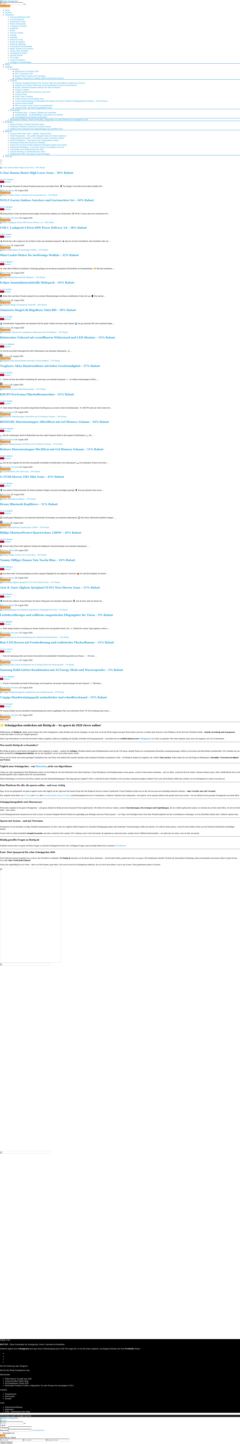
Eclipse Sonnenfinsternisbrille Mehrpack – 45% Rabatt (37, 282)
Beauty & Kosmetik (18, 24)
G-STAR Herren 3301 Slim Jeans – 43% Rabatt (32, 476)
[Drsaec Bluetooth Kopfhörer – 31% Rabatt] (18, 499)
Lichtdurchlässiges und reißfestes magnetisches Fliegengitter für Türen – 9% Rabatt (56, 615)
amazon (8, 182)
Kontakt (8, 1398)
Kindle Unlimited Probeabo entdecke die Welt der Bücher (37, 87)
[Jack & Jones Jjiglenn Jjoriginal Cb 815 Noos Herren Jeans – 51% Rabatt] (30, 582)
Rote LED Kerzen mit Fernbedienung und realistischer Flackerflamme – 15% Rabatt (57, 642)
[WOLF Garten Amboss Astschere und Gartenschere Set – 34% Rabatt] (28, 195)
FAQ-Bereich (120, 846)
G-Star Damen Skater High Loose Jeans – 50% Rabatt (36, 172)
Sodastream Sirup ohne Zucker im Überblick (27, 143)
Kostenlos (9, 122)
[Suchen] (25, 4)
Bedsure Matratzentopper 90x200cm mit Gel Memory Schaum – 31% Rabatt (51, 449)
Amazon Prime (21, 94)
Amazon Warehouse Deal (20, 17)
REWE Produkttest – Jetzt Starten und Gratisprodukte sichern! (34, 140)
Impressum (9, 1409)
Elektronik (14, 28)
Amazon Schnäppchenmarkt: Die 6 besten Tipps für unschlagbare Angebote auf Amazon (50, 83)
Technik (27, 795)
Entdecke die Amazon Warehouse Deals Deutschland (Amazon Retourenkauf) (46, 85)
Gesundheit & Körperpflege (21, 46)
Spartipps (8, 67)
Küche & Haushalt (17, 42)
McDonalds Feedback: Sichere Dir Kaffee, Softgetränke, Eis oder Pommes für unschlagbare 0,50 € (49, 119)
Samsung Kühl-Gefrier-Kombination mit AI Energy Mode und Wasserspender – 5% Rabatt (61, 669)
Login (3, 1435)
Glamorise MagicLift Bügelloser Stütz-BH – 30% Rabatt (38, 310)
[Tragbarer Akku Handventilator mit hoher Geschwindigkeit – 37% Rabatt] (30, 361)
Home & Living (16, 39)
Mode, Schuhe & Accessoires (21, 49)
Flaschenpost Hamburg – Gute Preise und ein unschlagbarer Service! (37, 147)
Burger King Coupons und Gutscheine (30, 76)
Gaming (13, 35)
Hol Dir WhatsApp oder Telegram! (14, 1366)
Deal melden (5, 6)
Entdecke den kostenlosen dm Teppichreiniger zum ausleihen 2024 (36, 129)
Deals (7, 10)
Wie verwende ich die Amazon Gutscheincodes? (34, 105)
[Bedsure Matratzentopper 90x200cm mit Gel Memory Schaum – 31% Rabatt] (31, 444)
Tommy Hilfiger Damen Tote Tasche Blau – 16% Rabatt (37, 560)
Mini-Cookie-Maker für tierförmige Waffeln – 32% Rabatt (39, 255)
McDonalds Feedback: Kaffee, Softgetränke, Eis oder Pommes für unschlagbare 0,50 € (39, 1385)
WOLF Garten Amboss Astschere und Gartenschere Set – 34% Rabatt (47, 200)
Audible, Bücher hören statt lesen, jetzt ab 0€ (32, 92)
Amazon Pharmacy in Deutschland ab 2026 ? (28, 152)
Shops (7, 65)
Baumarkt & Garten (18, 21)
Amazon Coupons (22, 90)
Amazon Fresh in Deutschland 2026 (29, 99)
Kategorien (9, 15)
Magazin (8, 131)
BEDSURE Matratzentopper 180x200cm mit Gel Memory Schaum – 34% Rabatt (54, 421)
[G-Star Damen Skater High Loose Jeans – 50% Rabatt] (22, 167)
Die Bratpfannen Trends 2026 (16, 1383)
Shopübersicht (10, 1394)
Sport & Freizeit (16, 55)
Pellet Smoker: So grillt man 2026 (18, 1379)
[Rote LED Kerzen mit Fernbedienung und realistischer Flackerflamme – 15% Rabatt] (34, 637)
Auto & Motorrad (17, 19)
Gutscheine (14, 69)
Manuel (11, 190)
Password (4, 1430)
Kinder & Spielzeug (18, 44)
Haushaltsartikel (50, 795)
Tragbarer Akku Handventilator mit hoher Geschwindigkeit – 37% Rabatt (50, 366)
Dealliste (8, 12)
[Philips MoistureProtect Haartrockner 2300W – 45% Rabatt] (24, 527)
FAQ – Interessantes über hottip (17, 1412)
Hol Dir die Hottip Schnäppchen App (15, 1370)
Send (3, 1443)
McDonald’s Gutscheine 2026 (27, 71)
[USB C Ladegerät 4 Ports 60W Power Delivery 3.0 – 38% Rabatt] (27, 222)
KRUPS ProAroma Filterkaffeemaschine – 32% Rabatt (37, 394)
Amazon (13, 81)
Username (4, 1428)
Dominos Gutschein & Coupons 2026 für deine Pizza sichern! (39, 78)
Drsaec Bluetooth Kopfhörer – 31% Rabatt (29, 504)
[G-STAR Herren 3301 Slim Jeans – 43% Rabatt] (20, 471)
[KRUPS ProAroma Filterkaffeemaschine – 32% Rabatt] (23, 389)
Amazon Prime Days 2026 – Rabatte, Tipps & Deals (30, 133)
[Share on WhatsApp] (6, 1359)
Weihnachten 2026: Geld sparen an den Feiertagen (30, 154)
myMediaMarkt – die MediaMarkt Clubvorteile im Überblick (39, 115)
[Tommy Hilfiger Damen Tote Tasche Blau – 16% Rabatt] (23, 555)
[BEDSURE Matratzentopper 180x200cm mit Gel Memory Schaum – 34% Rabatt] (33, 417)
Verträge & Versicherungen (20, 62)
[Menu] (1, 161)
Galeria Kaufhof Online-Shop (16, 1381)
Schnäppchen (145, 739)
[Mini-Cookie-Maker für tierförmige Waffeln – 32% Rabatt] (24, 250)
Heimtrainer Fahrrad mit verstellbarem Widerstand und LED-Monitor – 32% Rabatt (57, 337)
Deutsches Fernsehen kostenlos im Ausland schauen (30, 126)
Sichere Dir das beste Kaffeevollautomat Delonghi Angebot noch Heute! (38, 145)
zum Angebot (5, 193)
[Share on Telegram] (6, 1362)
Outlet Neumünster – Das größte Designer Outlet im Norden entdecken (38, 136)
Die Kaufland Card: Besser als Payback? (31, 117)
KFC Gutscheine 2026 (24, 74)
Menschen (41, 766)
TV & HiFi (14, 58)
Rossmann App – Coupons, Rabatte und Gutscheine (35, 112)
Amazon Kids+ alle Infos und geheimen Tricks (33, 108)
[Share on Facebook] (6, 1353)
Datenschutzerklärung (13, 1407)
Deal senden (10, 1396)
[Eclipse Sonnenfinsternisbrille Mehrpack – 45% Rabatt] (22, 277)
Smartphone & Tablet (18, 53)
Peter (8, 245)
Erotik (12, 30)
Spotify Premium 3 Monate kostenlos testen (27, 124)
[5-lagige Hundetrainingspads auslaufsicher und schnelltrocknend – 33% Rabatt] (32, 692)
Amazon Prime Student (24, 103)
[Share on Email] (6, 1356)
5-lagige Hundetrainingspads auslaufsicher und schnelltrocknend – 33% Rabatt (53, 697)
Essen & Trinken (16, 33)
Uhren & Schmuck (17, 60)
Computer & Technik (18, 26)
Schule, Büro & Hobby (19, 51)
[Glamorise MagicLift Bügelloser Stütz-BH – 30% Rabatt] (23, 305)
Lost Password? (38, 1430)
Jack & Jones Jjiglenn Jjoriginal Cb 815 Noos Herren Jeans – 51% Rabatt (50, 587)
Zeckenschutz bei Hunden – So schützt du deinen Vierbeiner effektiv (37, 138)
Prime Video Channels (24, 96)
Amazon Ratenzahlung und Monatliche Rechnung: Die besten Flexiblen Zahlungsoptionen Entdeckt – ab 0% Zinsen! (61, 101)
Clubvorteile (15, 110)
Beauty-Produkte (63, 795)
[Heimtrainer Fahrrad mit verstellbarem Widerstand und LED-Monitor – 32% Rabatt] (34, 332)
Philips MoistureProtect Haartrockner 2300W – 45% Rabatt (40, 532)
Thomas (6, 356)
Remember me (8, 1433)
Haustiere (14, 37)
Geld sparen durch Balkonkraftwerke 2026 (27, 149)
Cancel (9, 1443)
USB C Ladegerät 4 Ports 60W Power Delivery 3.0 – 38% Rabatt (43, 227)
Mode (36, 795)
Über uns (8, 156)
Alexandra (14, 218)
